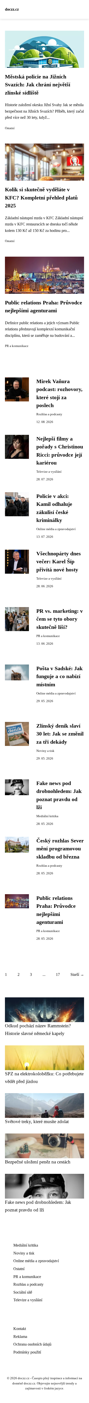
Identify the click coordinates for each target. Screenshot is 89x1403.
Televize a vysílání (49, 471)
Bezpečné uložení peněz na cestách (37, 1161)
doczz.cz (12, 9)
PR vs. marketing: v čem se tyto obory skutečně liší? (59, 619)
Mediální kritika (47, 816)
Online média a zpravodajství (56, 529)
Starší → (77, 974)
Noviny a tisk (45, 751)
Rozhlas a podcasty (49, 414)
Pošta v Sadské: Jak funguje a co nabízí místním (59, 676)
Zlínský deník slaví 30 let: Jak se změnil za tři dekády (60, 734)
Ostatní (10, 128)
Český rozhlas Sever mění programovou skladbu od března (60, 849)
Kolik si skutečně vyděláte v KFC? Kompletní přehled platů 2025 (41, 198)
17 (58, 974)
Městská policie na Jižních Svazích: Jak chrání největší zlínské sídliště (37, 85)
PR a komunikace (16, 346)
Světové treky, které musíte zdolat (37, 1121)
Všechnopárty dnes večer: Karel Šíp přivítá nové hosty (58, 562)
